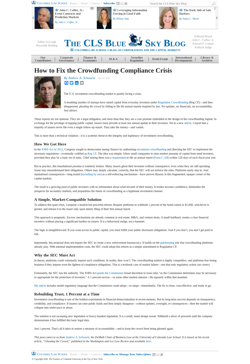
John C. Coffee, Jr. (68, 22)
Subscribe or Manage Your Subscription (127, 354)
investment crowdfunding (151, 149)
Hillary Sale (122, 19)
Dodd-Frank (160, 59)
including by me (91, 174)
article (187, 123)
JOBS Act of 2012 (52, 149)
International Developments (183, 59)
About (84, 3)
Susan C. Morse (191, 19)
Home (73, 3)
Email (121, 3)
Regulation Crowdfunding (173, 102)
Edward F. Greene (203, 43)
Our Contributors (43, 59)
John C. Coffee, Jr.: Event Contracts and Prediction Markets (69, 14)
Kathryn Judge (203, 47)
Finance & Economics (90, 59)
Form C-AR (161, 157)
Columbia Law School (52, 3)
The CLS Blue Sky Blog (125, 42)
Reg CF (91, 153)
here (148, 341)
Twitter (126, 3)
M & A (113, 59)
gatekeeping (167, 242)
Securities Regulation (136, 59)
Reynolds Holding (46, 45)
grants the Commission (110, 273)
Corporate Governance (66, 59)
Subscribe (109, 3)
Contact (95, 3)
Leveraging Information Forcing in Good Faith (130, 12)
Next (216, 18)
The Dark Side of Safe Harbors (195, 12)
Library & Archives (207, 59)
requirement (119, 157)
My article (40, 285)
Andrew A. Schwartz (81, 78)
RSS (118, 3)
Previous (33, 18)
